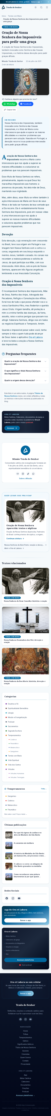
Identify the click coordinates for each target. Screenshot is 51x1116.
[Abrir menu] (47, 7)
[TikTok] (28, 474)
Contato (25, 1061)
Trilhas (25, 1034)
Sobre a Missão (25, 478)
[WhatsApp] (33, 474)
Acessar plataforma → (25, 1095)
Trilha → (44, 789)
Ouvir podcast (27, 965)
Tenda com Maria (15, 16)
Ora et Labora (36, 337)
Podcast (25, 1092)
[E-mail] (18, 474)
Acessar (10, 428)
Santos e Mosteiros (12, 950)
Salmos (25, 1041)
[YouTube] (19, 898)
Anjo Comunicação (28, 1105)
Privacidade (25, 1064)
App (7, 954)
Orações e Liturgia (12, 947)
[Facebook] (6, 898)
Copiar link (11, 110)
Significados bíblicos (25, 1044)
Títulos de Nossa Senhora (25, 1047)
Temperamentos (25, 1037)
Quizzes (25, 1051)
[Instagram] (23, 474)
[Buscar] (41, 7)
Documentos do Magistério (15, 943)
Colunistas (26, 1054)
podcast (29, 422)
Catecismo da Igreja (13, 940)
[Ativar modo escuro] (35, 7)
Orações (25, 1088)
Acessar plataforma (25, 960)
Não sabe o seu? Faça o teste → (15, 814)
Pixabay (18, 1108)
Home (25, 1031)
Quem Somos (25, 1057)
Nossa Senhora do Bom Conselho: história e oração (25, 601)
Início (4, 16)
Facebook (27, 104)
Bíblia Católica (11, 936)
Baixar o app (35, 2)
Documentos (25, 1085)
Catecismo (25, 1082)
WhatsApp (11, 104)
